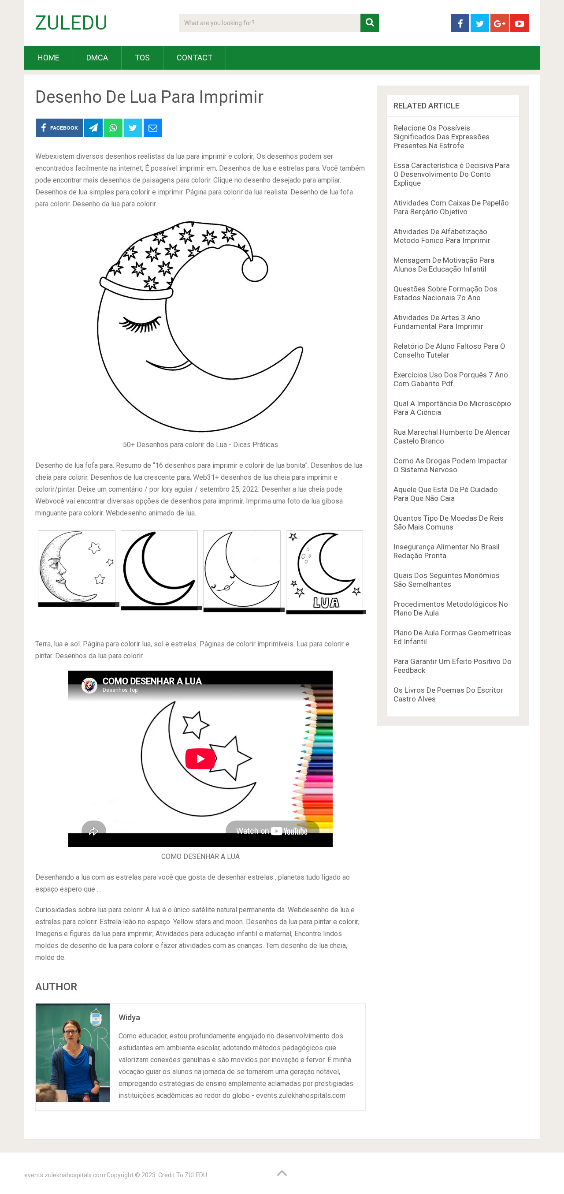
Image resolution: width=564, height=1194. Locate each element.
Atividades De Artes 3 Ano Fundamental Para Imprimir (438, 322)
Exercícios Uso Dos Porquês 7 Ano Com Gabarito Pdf (450, 379)
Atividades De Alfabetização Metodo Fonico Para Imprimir (441, 236)
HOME (48, 57)
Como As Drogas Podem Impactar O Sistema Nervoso (450, 465)
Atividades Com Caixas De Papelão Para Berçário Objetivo (451, 207)
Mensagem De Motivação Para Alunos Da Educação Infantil (443, 264)
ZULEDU (71, 23)
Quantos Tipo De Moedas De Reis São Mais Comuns (448, 522)
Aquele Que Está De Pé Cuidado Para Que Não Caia (445, 494)
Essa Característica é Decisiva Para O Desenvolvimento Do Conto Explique (451, 174)
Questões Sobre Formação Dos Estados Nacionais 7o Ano (445, 293)
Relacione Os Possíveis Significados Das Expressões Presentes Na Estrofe (441, 136)
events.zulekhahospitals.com (64, 1175)
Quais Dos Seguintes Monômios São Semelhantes (446, 580)
